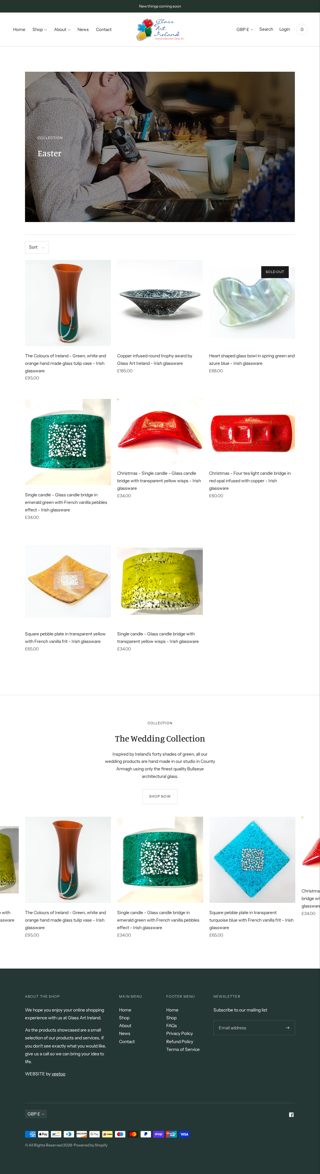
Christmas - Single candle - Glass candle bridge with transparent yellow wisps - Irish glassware (159, 480)
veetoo (58, 1074)
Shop (37, 29)
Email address (232, 1020)
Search (266, 29)
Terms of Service (183, 1049)
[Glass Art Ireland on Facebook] (291, 1115)
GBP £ (243, 29)
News (83, 29)
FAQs (171, 1025)
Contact (104, 29)
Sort (33, 247)
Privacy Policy (179, 1033)
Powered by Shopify (91, 1145)
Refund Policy (179, 1041)
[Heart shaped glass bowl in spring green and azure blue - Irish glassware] (252, 303)
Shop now (160, 796)
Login (284, 29)
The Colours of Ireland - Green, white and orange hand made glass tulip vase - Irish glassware (65, 363)
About (60, 29)
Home (19, 29)
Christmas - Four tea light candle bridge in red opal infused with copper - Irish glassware (250, 480)
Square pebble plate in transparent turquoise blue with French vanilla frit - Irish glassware (251, 920)
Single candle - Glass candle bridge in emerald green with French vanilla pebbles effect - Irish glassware (66, 502)
